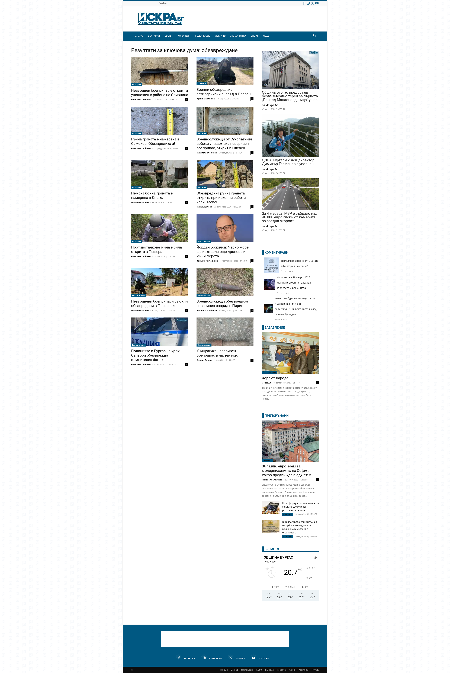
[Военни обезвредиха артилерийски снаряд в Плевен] (225, 71)
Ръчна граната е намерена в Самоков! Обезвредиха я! (155, 141)
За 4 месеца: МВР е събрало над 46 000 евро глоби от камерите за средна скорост (289, 217)
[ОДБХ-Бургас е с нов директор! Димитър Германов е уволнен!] (290, 136)
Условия (269, 669)
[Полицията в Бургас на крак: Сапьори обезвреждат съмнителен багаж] (159, 332)
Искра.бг (266, 382)
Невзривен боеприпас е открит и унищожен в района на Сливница (159, 92)
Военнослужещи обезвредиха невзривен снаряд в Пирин (222, 303)
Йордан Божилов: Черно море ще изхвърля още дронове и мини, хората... (223, 251)
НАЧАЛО (138, 35)
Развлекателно (269, 372)
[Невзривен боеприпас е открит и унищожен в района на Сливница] (159, 71)
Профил (163, 3)
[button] (314, 36)
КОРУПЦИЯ (184, 35)
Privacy (315, 669)
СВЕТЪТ (169, 35)
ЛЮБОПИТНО (238, 35)
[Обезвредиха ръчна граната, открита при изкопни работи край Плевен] (225, 174)
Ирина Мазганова (206, 98)
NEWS (266, 35)
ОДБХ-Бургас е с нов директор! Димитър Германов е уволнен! (288, 162)
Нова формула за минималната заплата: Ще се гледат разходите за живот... (300, 507)
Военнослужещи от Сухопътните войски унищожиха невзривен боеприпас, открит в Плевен (224, 143)
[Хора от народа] (290, 353)
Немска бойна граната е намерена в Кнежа (152, 195)
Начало (224, 669)
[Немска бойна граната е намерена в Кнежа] (159, 174)
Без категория (138, 295)
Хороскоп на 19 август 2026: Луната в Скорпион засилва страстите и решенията (294, 283)
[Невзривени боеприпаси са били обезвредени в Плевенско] (159, 282)
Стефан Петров (204, 360)
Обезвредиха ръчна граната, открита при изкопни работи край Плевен (221, 197)
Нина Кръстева (204, 206)
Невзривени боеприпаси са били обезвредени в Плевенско (159, 303)
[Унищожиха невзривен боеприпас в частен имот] (225, 332)
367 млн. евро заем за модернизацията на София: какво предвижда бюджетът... (288, 470)
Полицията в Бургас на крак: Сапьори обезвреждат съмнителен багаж (155, 355)
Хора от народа (275, 378)
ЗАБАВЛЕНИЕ (275, 327)
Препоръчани (204, 241)
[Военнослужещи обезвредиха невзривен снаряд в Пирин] (225, 282)
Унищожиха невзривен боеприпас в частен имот (219, 353)
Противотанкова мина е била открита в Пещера (156, 249)
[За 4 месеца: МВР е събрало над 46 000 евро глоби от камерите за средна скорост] (290, 194)
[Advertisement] (225, 639)
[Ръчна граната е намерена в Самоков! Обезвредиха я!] (159, 121)
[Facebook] (304, 3)
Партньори (247, 669)
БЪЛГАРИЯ (154, 35)
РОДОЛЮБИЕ (202, 35)
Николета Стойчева (141, 99)
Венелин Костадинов (207, 260)
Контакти (303, 669)
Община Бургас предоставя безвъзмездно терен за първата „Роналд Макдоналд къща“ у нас (290, 96)
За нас (234, 669)
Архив (292, 669)
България (136, 84)
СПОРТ (254, 35)
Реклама (281, 669)
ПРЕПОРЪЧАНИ (277, 415)
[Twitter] (312, 3)
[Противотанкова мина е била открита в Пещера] (159, 228)
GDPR (259, 669)
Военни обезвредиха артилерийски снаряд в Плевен (224, 91)
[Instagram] (308, 3)
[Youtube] (317, 3)
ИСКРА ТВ (220, 35)
